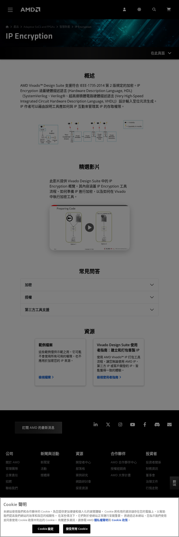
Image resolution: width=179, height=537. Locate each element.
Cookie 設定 (45, 529)
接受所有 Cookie (76, 529)
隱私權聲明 (101, 520)
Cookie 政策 (120, 520)
